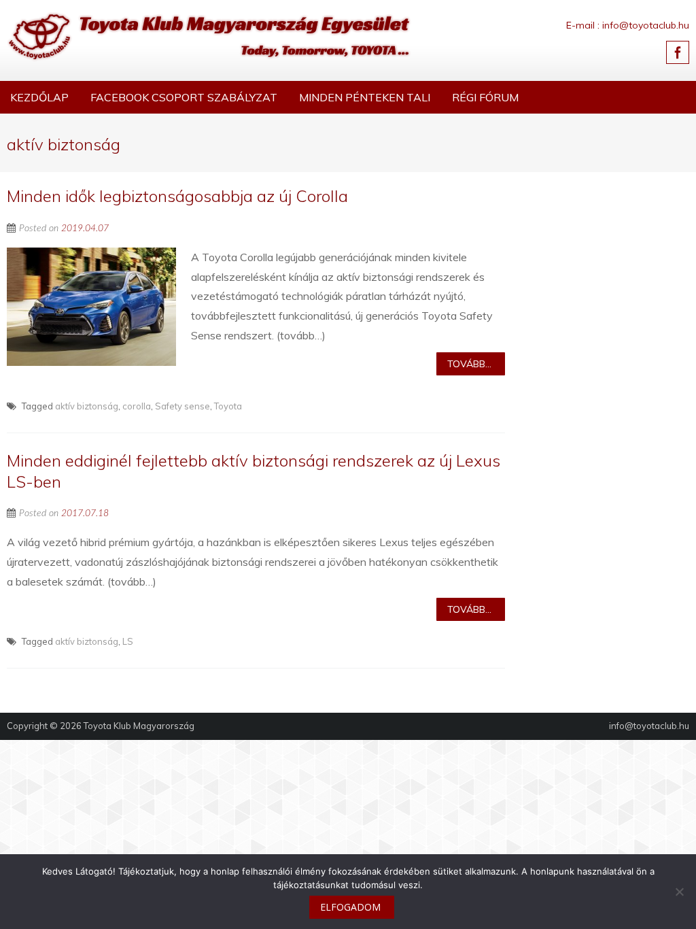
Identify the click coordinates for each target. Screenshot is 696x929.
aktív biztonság (86, 406)
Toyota (228, 406)
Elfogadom (350, 906)
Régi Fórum (485, 97)
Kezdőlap (39, 97)
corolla (136, 406)
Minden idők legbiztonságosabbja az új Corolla (177, 196)
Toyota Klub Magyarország (139, 725)
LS (127, 641)
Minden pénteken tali (364, 97)
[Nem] (679, 891)
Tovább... (469, 364)
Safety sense (182, 406)
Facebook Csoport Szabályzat (183, 97)
